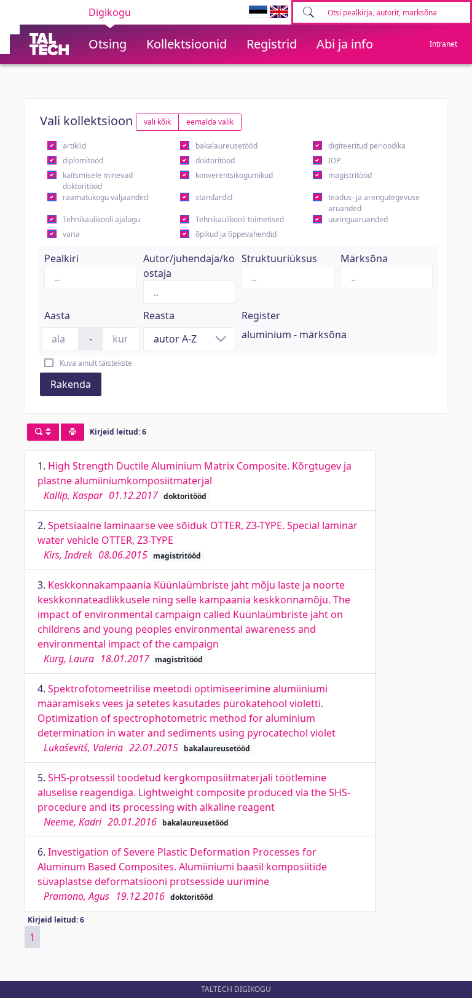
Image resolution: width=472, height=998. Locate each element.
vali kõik (157, 122)
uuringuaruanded (358, 219)
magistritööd (350, 175)
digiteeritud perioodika (367, 146)
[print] (72, 432)
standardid (213, 197)
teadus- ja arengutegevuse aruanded (374, 203)
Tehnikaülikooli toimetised (239, 219)
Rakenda (70, 384)
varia (71, 234)
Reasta (159, 315)
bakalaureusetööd (226, 146)
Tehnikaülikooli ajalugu (101, 219)
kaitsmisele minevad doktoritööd (98, 180)
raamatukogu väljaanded (105, 197)
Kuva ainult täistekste (96, 363)
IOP (334, 160)
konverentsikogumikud (234, 175)
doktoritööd (215, 160)
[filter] (43, 432)
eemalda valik (210, 122)
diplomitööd (83, 160)
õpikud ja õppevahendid (236, 234)
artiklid (74, 146)
